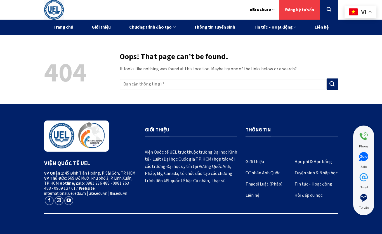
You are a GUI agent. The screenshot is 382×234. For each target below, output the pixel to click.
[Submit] (332, 83)
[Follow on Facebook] (49, 200)
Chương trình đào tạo (150, 27)
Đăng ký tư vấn (299, 10)
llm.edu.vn (118, 193)
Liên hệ (322, 27)
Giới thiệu (101, 27)
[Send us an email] (59, 200)
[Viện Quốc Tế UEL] (78, 10)
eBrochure (260, 9)
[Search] (329, 9)
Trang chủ (63, 27)
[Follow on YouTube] (68, 200)
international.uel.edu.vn (65, 193)
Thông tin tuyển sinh (214, 27)
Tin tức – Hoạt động (273, 27)
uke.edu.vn (98, 193)
